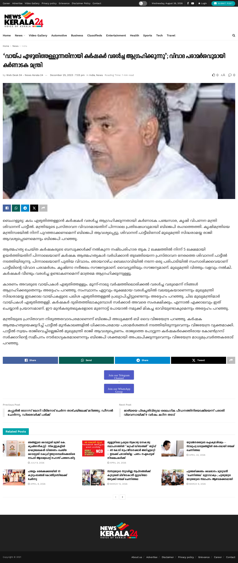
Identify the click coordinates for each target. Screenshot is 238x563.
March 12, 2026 (118, 484)
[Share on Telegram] (25, 208)
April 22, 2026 (196, 455)
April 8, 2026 (37, 484)
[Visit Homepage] (24, 18)
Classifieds (94, 35)
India (24, 46)
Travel (171, 35)
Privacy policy (49, 3)
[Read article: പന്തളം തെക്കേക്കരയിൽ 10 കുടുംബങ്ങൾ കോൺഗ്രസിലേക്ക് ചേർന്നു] (14, 477)
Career (6, 3)
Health (134, 35)
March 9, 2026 (197, 484)
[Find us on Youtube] (192, 3)
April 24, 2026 (117, 462)
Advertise (17, 3)
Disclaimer (168, 557)
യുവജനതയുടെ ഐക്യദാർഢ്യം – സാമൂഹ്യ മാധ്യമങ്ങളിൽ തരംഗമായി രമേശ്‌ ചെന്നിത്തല (210, 446)
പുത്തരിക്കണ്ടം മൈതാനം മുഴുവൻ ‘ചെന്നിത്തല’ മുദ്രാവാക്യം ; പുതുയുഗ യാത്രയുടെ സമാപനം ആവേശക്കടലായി (209, 475)
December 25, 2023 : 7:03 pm (67, 75)
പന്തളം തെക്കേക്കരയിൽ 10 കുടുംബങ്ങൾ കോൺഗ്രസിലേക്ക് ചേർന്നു (47, 475)
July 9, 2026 (37, 462)
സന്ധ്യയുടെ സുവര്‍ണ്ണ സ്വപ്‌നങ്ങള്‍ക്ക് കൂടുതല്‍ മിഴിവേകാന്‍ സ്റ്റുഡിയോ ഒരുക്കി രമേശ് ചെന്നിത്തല (128, 475)
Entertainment (116, 35)
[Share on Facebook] (7, 208)
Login (203, 3)
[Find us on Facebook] (188, 3)
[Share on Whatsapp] (16, 208)
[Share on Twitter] (34, 208)
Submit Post (225, 3)
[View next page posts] (122, 497)
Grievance (64, 3)
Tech (159, 35)
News (18, 35)
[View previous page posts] (115, 497)
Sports (147, 35)
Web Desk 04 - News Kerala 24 (24, 75)
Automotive (59, 35)
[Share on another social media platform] (43, 208)
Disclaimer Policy (81, 3)
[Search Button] (233, 35)
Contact (97, 3)
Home (7, 35)
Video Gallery (32, 3)
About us (136, 557)
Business (77, 35)
